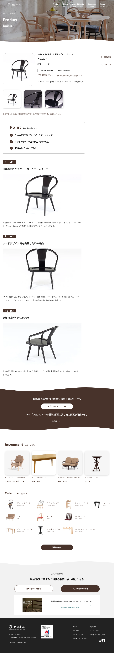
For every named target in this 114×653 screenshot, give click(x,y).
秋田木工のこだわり (78, 6)
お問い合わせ (103, 6)
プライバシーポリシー (97, 634)
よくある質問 (94, 630)
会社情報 (93, 627)
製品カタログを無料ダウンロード (71, 607)
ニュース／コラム (79, 634)
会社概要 (92, 6)
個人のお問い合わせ (33, 589)
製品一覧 (56, 6)
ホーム (5, 13)
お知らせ (65, 6)
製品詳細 (12, 13)
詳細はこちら (55, 114)
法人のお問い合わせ (80, 589)
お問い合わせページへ (57, 406)
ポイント (107, 64)
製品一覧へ (57, 547)
